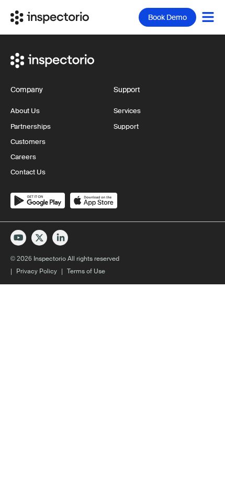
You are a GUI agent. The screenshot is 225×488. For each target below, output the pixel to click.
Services (127, 110)
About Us (25, 110)
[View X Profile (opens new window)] (39, 238)
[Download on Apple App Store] (93, 200)
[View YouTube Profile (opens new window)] (18, 238)
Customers (28, 141)
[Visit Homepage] (59, 17)
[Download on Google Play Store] (37, 200)
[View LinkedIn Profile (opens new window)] (60, 238)
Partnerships (30, 126)
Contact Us (28, 172)
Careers (23, 156)
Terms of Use (86, 271)
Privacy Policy (36, 271)
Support (126, 126)
